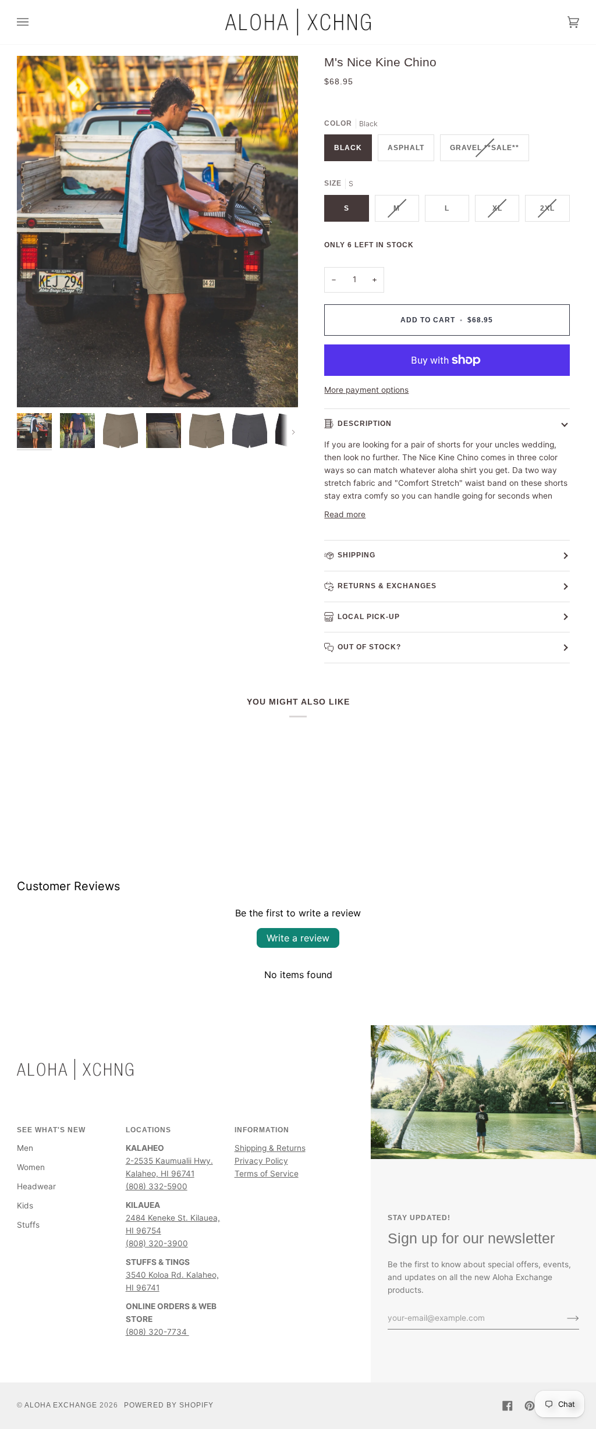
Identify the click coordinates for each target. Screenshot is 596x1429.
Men (25, 1148)
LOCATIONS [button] (148, 1130)
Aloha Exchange (60, 1405)
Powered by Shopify (169, 1405)
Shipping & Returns (270, 1148)
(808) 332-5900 (156, 1186)
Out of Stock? (369, 647)
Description (365, 424)
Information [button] (262, 1130)
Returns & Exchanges (387, 586)
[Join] (563, 1318)
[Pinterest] (529, 1405)
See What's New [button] (51, 1130)
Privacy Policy (261, 1160)
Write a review (298, 938)
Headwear (36, 1186)
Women (31, 1167)
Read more (345, 514)
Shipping (356, 555)
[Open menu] (34, 22)
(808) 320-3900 (157, 1243)
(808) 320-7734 (157, 1331)
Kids (25, 1205)
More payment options (366, 389)
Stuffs (28, 1224)
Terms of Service (267, 1173)
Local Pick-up (369, 617)
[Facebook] (507, 1405)
